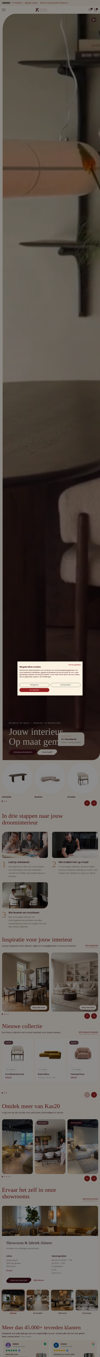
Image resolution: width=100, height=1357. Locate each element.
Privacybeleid (75, 665)
